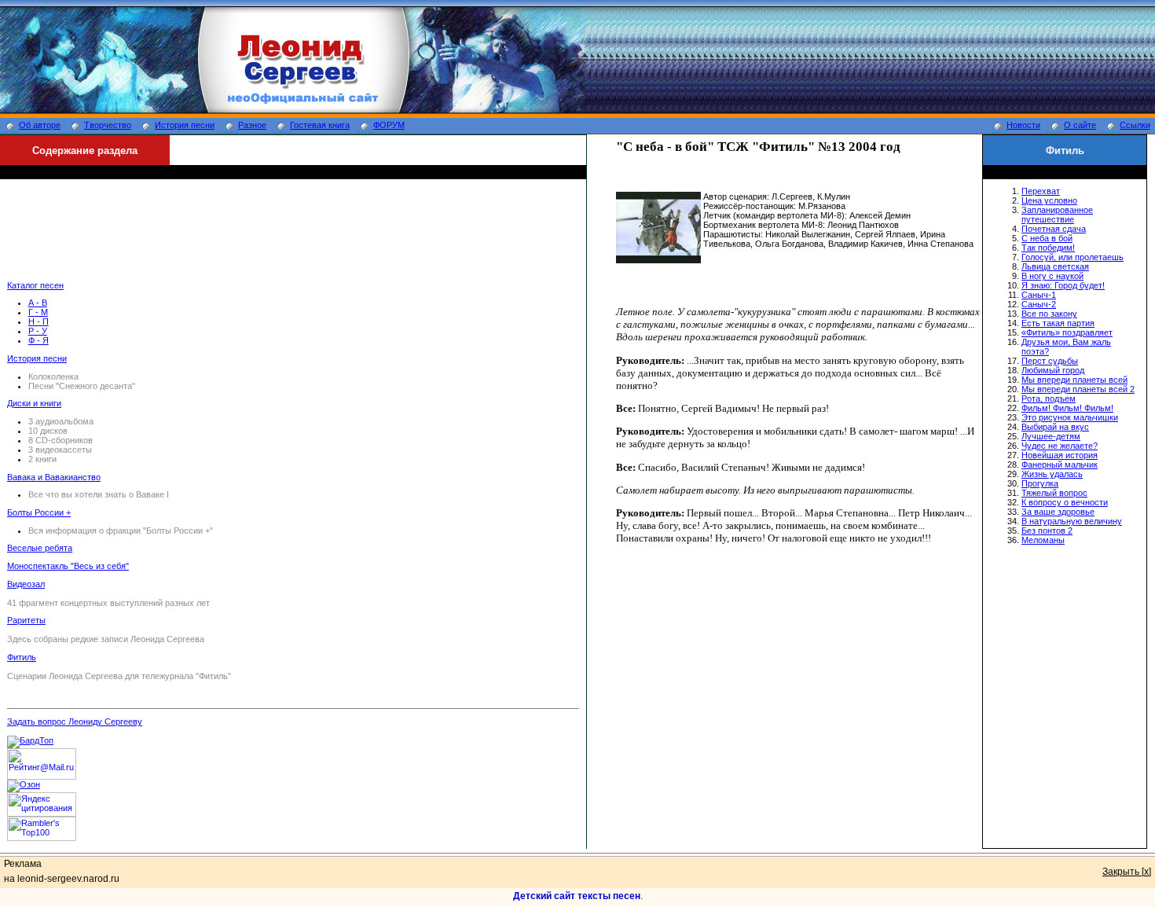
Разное (252, 125)
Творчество (107, 125)
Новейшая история (1059, 455)
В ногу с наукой (1052, 276)
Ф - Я (38, 340)
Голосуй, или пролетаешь (1072, 257)
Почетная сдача (1053, 228)
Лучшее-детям (1050, 436)
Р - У (37, 331)
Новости (1023, 125)
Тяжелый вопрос (1054, 493)
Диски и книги (34, 403)
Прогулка (1039, 483)
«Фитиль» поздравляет (1067, 332)
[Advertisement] (293, 236)
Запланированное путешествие (1057, 214)
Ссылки (1135, 125)
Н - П (38, 321)
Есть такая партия (1057, 323)
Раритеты (26, 620)
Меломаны (1043, 540)
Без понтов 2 (1046, 530)
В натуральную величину (1071, 521)
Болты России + (39, 512)
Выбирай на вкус (1055, 426)
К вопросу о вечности (1064, 502)
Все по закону (1049, 313)
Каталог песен (35, 285)
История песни (184, 125)
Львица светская (1055, 266)
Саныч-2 (1038, 304)
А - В (37, 302)
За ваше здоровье (1057, 511)
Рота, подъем (1048, 398)
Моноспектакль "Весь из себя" (68, 566)
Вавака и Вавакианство (54, 477)
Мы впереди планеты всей (1074, 379)
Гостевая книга (320, 125)
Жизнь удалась (1052, 474)
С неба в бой (1046, 238)
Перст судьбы (1049, 360)
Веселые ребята (39, 548)
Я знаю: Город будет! (1063, 285)
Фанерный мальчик (1059, 464)
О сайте (1080, 125)
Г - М (38, 312)
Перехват (1040, 191)
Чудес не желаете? (1059, 445)
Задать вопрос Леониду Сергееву (74, 721)
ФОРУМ (389, 125)
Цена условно (1049, 200)
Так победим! (1048, 247)
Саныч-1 (1038, 294)
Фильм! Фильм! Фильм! (1067, 408)
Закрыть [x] (1126, 871)
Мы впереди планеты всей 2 (1078, 389)
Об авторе (39, 125)
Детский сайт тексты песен (576, 895)
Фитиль (21, 657)
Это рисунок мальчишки (1069, 417)
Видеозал (26, 584)
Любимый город (1052, 370)
